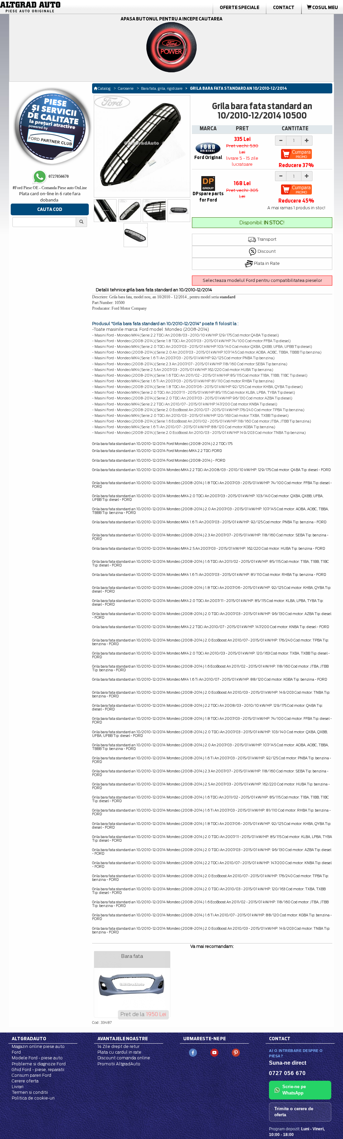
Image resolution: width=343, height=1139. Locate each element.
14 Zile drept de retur (118, 1046)
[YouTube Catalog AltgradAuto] (214, 1052)
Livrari (17, 1086)
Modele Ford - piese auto (37, 1057)
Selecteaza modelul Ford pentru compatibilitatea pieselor (262, 280)
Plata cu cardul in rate (119, 1052)
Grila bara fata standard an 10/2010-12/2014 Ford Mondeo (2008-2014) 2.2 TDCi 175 (162, 444)
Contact (283, 7)
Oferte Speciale (239, 7)
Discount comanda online (123, 1057)
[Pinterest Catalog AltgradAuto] (236, 1052)
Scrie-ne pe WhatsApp (294, 1089)
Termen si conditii (30, 1092)
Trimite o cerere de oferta (293, 1112)
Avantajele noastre (122, 1038)
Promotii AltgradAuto (118, 1063)
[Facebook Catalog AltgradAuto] (193, 1052)
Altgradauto (29, 1038)
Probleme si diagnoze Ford (39, 1063)
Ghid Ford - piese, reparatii (38, 1069)
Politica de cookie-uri (33, 1097)
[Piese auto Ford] (54, 7)
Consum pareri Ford (31, 1075)
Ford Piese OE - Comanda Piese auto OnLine (50, 187)
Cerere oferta (25, 1080)
